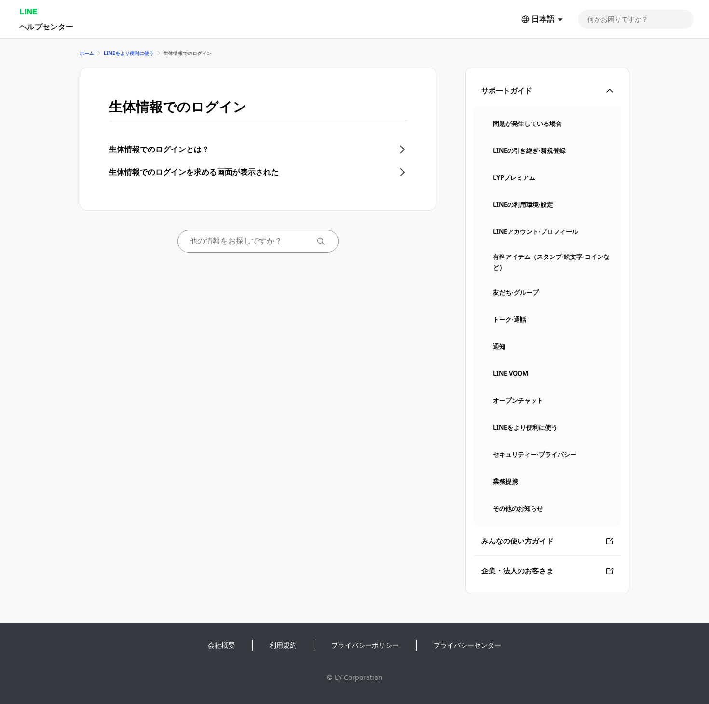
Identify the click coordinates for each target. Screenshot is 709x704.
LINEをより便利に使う (129, 53)
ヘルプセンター (46, 26)
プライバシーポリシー (365, 645)
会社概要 (221, 645)
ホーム (87, 53)
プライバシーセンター (467, 645)
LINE (28, 11)
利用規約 (283, 645)
